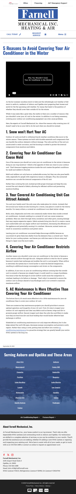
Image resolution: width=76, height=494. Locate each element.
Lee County (56, 387)
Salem (56, 398)
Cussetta (20, 372)
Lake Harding (20, 382)
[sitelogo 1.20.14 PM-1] (38, 8)
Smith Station (20, 403)
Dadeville (56, 372)
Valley (20, 408)
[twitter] (8, 455)
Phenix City (20, 398)
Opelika (56, 393)
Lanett (20, 387)
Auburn (56, 362)
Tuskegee (56, 403)
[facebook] (4, 455)
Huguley (56, 377)
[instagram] (12, 455)
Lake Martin (56, 382)
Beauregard (20, 367)
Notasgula (20, 393)
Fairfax (20, 377)
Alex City (20, 362)
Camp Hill (56, 367)
